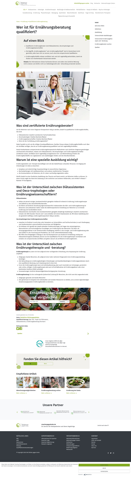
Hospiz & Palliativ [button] (92, 9)
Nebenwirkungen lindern (108, 3)
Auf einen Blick (99, 26)
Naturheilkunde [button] (72, 13)
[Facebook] (20, 328)
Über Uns (94, 446)
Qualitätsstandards (21, 444)
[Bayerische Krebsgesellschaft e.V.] (27, 412)
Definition (98, 29)
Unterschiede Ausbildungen (103, 35)
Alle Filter (34, 307)
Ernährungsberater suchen (103, 44)
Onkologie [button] (41, 9)
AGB (17, 440)
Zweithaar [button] (81, 13)
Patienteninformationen (73, 438)
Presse (93, 444)
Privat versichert (52, 305)
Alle (24, 9)
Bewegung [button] (55, 13)
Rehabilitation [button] (80, 9)
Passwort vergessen (46, 444)
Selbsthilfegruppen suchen (81, 3)
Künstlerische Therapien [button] (102, 13)
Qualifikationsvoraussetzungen (24, 447)
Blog (91, 3)
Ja (30, 363)
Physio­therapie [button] (45, 13)
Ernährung (24, 21)
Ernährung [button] (36, 13)
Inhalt (96, 22)
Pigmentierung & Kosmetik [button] (66, 16)
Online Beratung (65, 305)
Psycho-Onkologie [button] (104, 9)
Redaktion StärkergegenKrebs (29, 317)
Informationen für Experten (48, 438)
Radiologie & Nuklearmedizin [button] (66, 9)
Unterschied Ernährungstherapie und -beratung (104, 40)
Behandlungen (70, 444)
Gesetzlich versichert (37, 305)
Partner (93, 442)
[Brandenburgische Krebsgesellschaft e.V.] (78, 412)
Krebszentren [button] (32, 9)
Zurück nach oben (103, 425)
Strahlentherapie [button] (50, 9)
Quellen (19, 333)
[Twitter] (17, 328)
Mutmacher (69, 449)
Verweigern (104, 471)
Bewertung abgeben (71, 447)
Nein (45, 363)
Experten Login (45, 440)
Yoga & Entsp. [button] (89, 13)
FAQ (17, 438)
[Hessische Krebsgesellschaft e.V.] (44, 412)
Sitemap (18, 446)
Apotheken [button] (62, 13)
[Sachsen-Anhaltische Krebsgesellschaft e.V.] (61, 412)
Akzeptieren (104, 465)
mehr (104, 468)
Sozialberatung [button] (27, 13)
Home (18, 21)
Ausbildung (98, 32)
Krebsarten (97, 3)
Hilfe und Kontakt (96, 440)
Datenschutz (19, 442)
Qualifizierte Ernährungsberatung (38, 21)
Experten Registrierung (47, 442)
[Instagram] (113, 453)
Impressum (94, 438)
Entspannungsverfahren (72, 446)
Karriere (93, 447)
